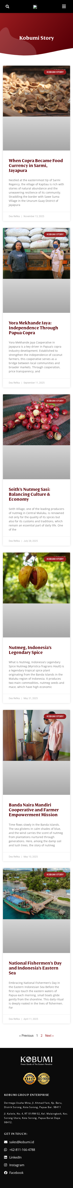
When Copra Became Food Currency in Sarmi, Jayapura (36, 165)
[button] (7, 6)
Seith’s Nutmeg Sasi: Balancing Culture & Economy (29, 494)
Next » (49, 1035)
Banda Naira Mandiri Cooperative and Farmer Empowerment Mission (34, 810)
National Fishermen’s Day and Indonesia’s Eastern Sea (35, 968)
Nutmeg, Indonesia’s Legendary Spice (30, 650)
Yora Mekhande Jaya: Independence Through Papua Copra (33, 328)
